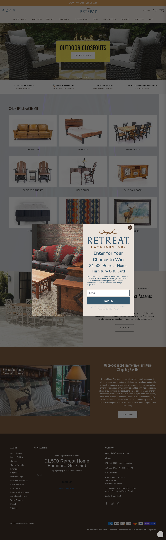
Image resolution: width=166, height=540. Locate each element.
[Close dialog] (130, 227)
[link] (108, 238)
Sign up (108, 301)
